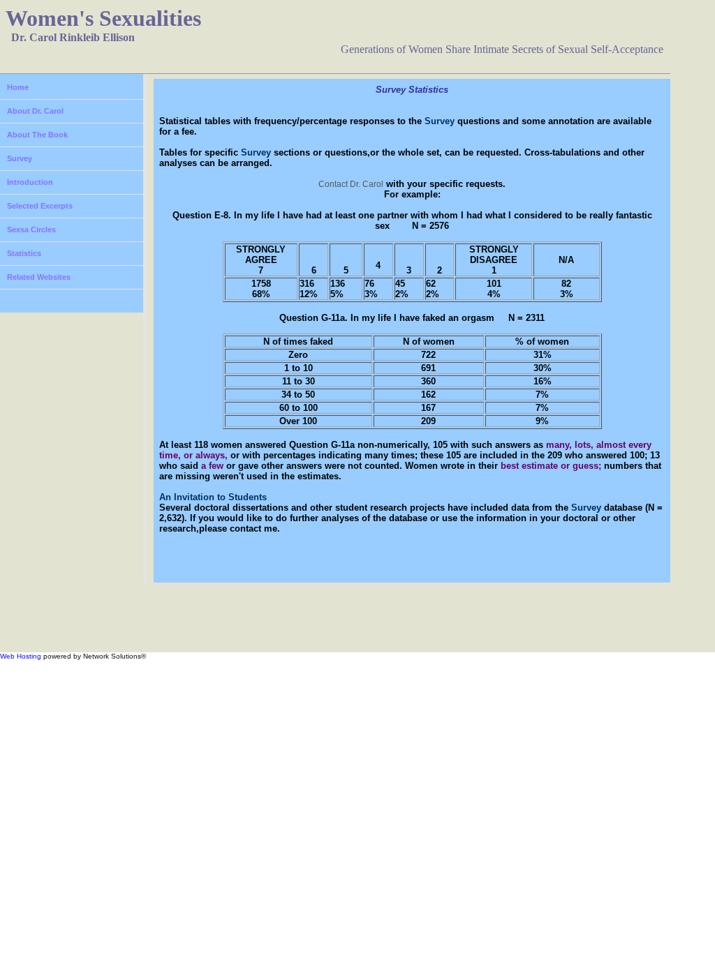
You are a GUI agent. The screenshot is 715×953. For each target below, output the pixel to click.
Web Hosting (20, 656)
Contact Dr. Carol (350, 184)
